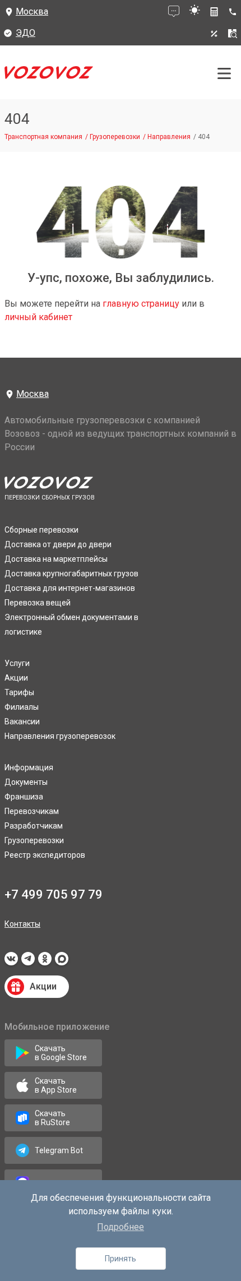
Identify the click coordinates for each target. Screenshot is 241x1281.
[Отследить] (232, 34)
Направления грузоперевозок (59, 736)
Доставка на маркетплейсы (56, 558)
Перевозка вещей (37, 602)
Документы (26, 782)
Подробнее (120, 1227)
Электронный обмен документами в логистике (71, 624)
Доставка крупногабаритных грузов (71, 573)
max (61, 962)
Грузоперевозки (34, 840)
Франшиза (23, 796)
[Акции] (214, 34)
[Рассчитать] (214, 12)
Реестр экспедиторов (44, 854)
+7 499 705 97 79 (53, 894)
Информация (28, 767)
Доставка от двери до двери (58, 544)
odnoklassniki (45, 962)
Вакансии (22, 721)
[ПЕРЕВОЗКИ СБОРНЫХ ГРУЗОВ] (48, 75)
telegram (28, 962)
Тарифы (19, 692)
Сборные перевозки (41, 529)
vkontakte (11, 962)
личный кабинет (38, 317)
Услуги (17, 663)
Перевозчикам (31, 811)
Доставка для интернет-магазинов (69, 588)
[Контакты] (234, 11)
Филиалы (21, 706)
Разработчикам (33, 825)
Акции (16, 677)
